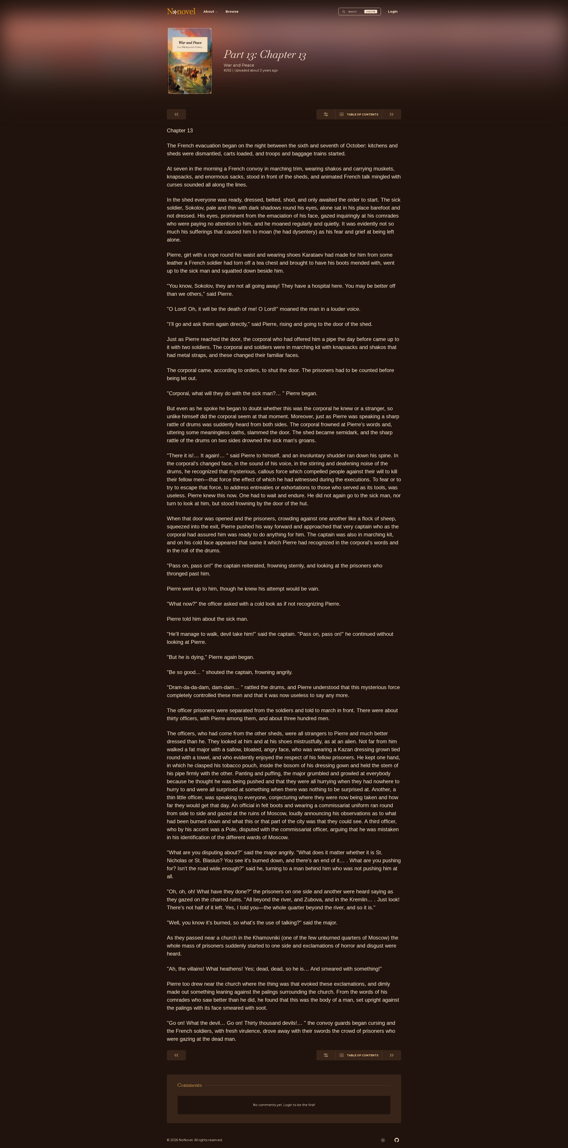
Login (393, 12)
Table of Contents (362, 114)
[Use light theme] (383, 1140)
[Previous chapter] (176, 114)
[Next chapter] (391, 114)
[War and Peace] (190, 61)
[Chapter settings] (325, 114)
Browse (232, 12)
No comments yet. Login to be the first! (284, 1105)
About (208, 12)
